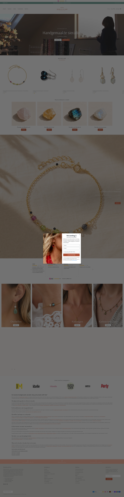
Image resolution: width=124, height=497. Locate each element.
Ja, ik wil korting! (71, 255)
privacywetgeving (74, 260)
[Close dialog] (80, 234)
